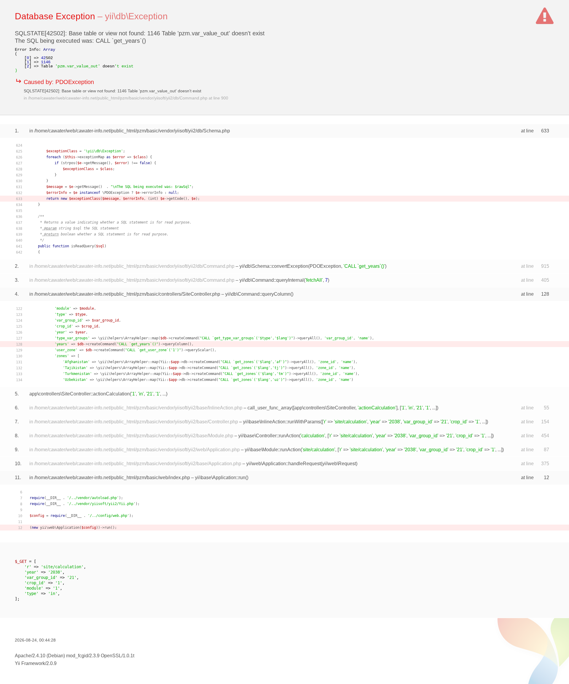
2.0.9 (51, 663)
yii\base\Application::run (220, 477)
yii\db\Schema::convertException (273, 266)
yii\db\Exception (136, 16)
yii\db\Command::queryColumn (257, 294)
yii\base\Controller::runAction (268, 435)
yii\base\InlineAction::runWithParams (281, 421)
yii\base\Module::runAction (273, 449)
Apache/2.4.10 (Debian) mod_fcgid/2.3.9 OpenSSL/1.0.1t (74, 655)
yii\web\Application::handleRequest (283, 463)
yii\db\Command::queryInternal (271, 280)
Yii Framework (30, 663)
